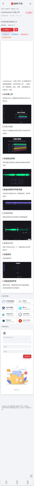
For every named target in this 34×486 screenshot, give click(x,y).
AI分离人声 (19, 84)
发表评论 (27, 356)
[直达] (15, 302)
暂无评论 (6, 327)
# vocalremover (6, 37)
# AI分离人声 (24, 34)
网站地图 (13, 407)
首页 (3, 9)
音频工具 (13, 9)
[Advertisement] (17, 61)
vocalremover (7, 81)
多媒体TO (7, 9)
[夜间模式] (31, 476)
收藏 (30, 13)
